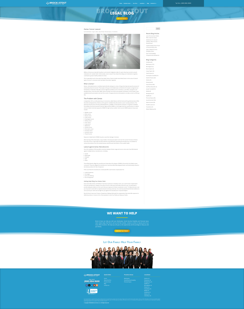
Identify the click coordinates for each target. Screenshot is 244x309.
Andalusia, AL (147, 292)
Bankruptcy (149, 64)
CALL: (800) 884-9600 (184, 3)
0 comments (114, 31)
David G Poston (150, 78)
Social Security (149, 100)
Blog (148, 3)
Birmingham (149, 66)
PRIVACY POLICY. (104, 301)
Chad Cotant (149, 73)
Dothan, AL (147, 278)
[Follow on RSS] (97, 285)
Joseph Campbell (150, 89)
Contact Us (153, 3)
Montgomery (149, 93)
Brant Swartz (149, 69)
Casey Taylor (149, 71)
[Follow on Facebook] (87, 285)
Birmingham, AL (148, 285)
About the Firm (107, 280)
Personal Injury (108, 31)
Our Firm (135, 3)
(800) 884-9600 (92, 281)
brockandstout (88, 31)
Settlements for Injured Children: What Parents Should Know (151, 41)
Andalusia (148, 62)
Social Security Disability (130, 280)
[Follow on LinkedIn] (92, 285)
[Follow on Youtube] (94, 285)
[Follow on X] (89, 285)
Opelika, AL (146, 283)
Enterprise (148, 82)
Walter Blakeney (150, 109)
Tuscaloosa (149, 107)
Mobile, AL (146, 290)
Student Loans (149, 104)
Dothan (148, 80)
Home (120, 3)
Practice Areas (127, 3)
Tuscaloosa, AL (147, 289)
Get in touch (122, 18)
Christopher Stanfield (151, 75)
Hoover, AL (146, 287)
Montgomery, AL (148, 282)
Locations (142, 3)
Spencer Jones (149, 102)
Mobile (147, 91)
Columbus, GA (147, 295)
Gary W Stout (101, 31)
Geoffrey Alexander (150, 86)
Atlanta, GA (147, 294)
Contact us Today (122, 231)
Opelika (148, 95)
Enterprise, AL (147, 280)
